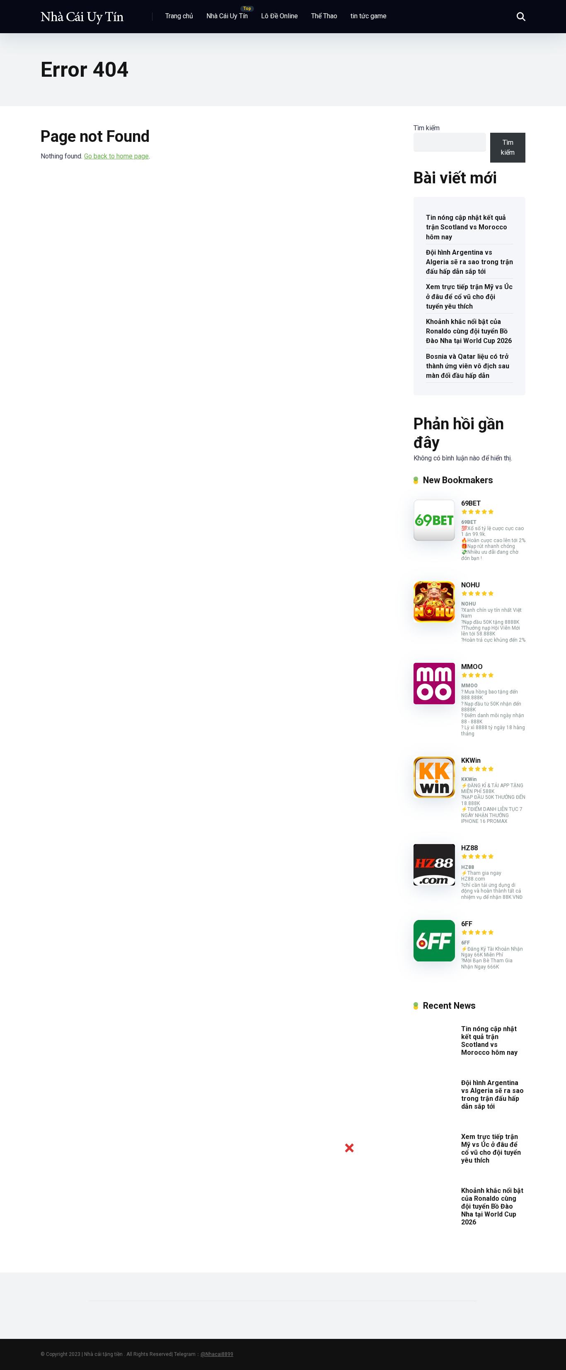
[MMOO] (434, 702)
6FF (466, 924)
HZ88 (469, 848)
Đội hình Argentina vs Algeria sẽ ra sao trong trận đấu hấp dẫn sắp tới (469, 261)
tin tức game (369, 16)
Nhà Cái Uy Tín (227, 16)
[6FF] (434, 959)
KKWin (471, 760)
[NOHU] (434, 620)
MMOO (472, 667)
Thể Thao (324, 16)
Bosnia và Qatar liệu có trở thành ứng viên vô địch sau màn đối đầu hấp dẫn (467, 366)
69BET (471, 503)
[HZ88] (434, 883)
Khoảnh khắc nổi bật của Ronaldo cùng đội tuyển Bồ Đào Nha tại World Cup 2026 (469, 331)
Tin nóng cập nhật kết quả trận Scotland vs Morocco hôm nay (466, 227)
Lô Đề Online (279, 16)
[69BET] (434, 539)
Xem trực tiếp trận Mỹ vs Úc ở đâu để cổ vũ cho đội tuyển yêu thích (469, 296)
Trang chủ (179, 16)
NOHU (470, 585)
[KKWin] (434, 796)
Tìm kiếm (427, 128)
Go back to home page (116, 156)
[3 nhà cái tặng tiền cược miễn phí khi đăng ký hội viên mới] (82, 13)
